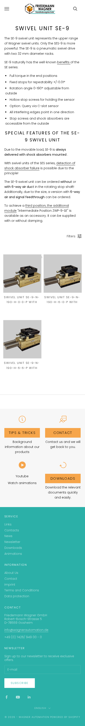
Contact (10, 578)
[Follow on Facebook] (6, 697)
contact (62, 432)
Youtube (22, 476)
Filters (71, 236)
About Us (11, 573)
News (8, 536)
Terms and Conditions (21, 590)
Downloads (63, 478)
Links (8, 524)
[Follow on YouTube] (18, 697)
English (40, 708)
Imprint (9, 584)
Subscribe (20, 683)
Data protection (16, 596)
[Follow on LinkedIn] (29, 697)
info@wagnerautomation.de (26, 630)
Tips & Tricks (22, 432)
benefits (63, 62)
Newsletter (12, 542)
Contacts (11, 530)
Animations (13, 554)
